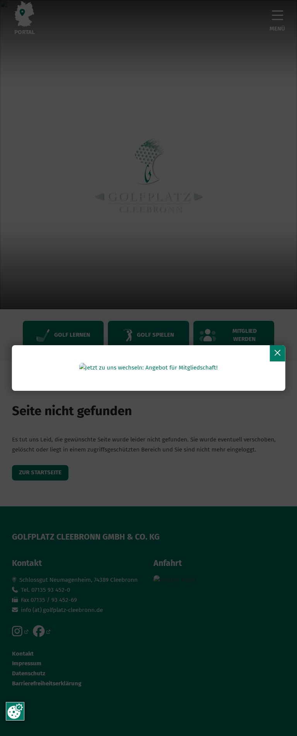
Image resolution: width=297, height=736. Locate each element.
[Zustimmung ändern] (15, 711)
